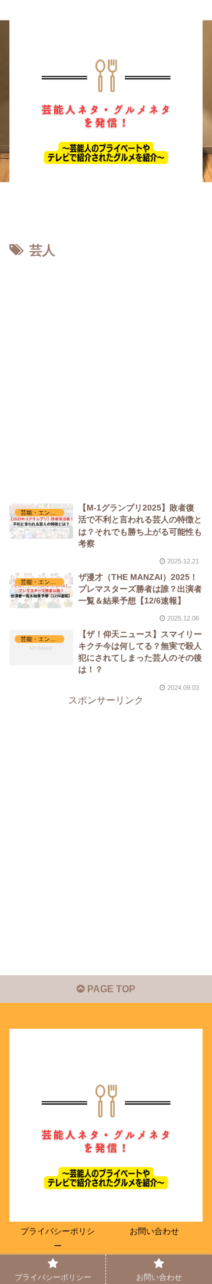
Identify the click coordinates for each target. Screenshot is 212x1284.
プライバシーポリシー (58, 1238)
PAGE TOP (110, 989)
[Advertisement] (106, 375)
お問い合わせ (154, 1231)
